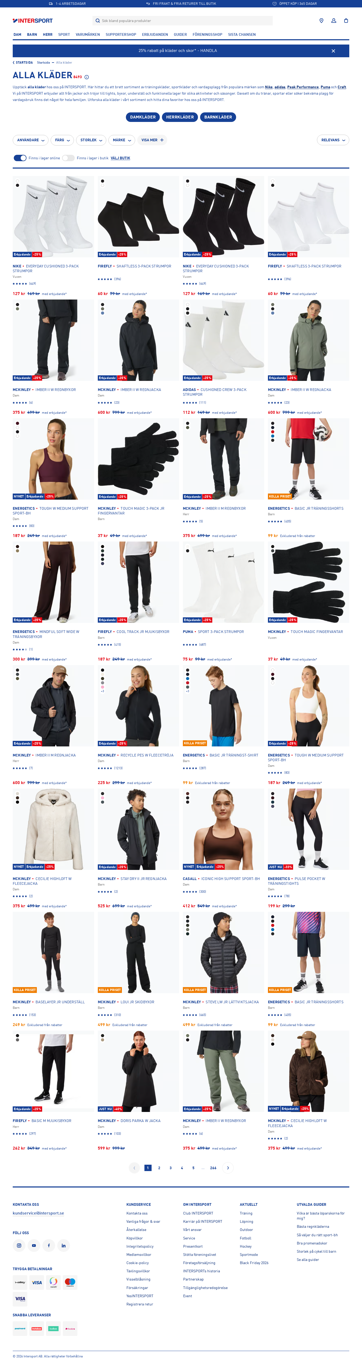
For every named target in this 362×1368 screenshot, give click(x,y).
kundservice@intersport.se (38, 1213)
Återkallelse (136, 1230)
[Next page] (228, 1168)
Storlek (88, 140)
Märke (119, 140)
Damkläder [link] (143, 117)
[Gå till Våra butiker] (321, 20)
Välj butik (120, 158)
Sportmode (249, 1254)
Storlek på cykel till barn (316, 1251)
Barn (32, 34)
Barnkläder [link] (218, 117)
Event (187, 1296)
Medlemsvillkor (138, 1254)
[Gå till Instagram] (20, 1245)
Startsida (24, 62)
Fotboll (245, 1238)
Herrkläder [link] (180, 117)
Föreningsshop (207, 34)
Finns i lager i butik (93, 158)
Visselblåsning (138, 1279)
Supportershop (121, 34)
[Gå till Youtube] (35, 1245)
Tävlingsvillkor (138, 1271)
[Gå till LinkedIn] (64, 1245)
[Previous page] (134, 1168)
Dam (17, 34)
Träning (246, 1213)
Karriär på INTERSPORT (202, 1221)
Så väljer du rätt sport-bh (317, 1235)
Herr (47, 34)
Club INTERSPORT (198, 1213)
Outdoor (246, 1230)
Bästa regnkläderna (313, 1226)
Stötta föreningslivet (199, 1254)
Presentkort (193, 1246)
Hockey (245, 1246)
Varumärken (88, 34)
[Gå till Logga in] (333, 20)
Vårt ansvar (192, 1230)
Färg (59, 140)
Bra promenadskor (312, 1243)
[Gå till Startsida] (33, 20)
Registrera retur (139, 1304)
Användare (28, 140)
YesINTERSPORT (139, 1296)
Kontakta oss (137, 1213)
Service (189, 1238)
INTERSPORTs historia (201, 1271)
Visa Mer (150, 140)
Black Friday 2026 (254, 1263)
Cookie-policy (137, 1263)
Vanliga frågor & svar (143, 1221)
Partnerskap (193, 1279)
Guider (180, 34)
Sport (64, 34)
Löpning (246, 1221)
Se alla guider (308, 1259)
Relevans (330, 140)
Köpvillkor (134, 1238)
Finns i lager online (44, 158)
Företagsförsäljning (199, 1263)
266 (213, 1168)
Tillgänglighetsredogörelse (205, 1288)
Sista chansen (242, 34)
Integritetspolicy (139, 1246)
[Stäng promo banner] (333, 51)
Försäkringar (137, 1288)
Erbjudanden (155, 34)
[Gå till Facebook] (49, 1245)
